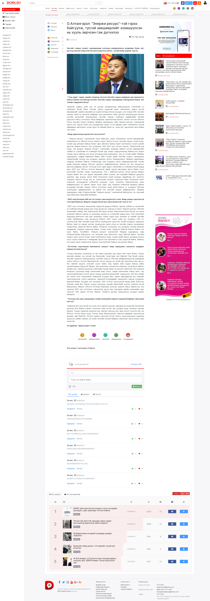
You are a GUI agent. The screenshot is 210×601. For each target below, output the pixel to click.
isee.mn (6, 114)
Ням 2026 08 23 (94, 14)
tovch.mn (6, 53)
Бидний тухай (100, 585)
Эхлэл (47, 8)
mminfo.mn (7, 90)
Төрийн (8, 24)
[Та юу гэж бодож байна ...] (105, 380)
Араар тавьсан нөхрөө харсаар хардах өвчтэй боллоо (177, 235)
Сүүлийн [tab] (73, 394)
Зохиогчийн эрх (101, 589)
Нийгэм (61, 8)
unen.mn (6, 99)
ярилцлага (129, 8)
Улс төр (54, 8)
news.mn (6, 44)
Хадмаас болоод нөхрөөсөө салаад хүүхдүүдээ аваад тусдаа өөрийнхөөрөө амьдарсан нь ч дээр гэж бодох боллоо (178, 284)
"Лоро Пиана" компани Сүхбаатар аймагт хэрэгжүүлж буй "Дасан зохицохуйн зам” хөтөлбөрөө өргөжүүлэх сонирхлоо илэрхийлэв (179, 143)
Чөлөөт (111, 8)
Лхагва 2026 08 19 (180, 14)
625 (190, 3)
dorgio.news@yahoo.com (165, 587)
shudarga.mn (8, 105)
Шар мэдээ (119, 8)
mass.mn (6, 138)
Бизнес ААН (10, 21)
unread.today (8, 156)
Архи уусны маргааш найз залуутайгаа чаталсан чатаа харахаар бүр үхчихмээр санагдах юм (178, 250)
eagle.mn (6, 74)
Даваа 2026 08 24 (73, 14)
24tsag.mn (7, 68)
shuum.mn (7, 129)
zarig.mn (6, 81)
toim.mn (6, 147)
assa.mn (6, 144)
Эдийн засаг (70, 8)
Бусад (141, 37)
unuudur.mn (7, 111)
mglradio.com (8, 117)
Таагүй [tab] (98, 394)
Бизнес (79, 8)
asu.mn (6, 102)
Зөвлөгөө (103, 8)
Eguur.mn (6, 65)
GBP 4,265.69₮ (173, 3)
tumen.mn (7, 126)
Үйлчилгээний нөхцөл (104, 593)
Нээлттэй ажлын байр (104, 596)
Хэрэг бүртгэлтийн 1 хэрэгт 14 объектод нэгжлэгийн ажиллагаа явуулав (178, 128)
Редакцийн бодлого (103, 587)
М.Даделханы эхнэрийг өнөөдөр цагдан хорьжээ (92, 534)
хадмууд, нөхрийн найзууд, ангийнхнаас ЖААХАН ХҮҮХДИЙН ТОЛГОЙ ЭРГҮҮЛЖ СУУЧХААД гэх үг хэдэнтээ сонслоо (178, 266)
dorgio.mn (7, 35)
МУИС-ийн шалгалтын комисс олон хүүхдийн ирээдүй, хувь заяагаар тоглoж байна (95, 509)
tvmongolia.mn (8, 135)
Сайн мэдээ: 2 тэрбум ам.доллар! (175, 102)
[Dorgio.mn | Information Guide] (49, 585)
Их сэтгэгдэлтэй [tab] (73, 494)
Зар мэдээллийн (12, 13)
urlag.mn (6, 96)
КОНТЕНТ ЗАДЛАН (141, 8)
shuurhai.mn (7, 108)
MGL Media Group (64, 591)
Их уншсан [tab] (55, 494)
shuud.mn (7, 71)
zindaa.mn (7, 47)
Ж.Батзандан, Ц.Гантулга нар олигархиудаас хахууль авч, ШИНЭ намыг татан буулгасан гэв (94, 560)
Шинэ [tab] (158, 56)
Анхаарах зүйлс (136, 364)
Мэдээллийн (10, 10)
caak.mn (6, 41)
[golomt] (173, 36)
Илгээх (137, 386)
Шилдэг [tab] (86, 394)
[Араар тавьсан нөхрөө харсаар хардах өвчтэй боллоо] (161, 237)
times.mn (6, 132)
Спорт (85, 8)
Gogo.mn (6, 38)
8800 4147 (160, 589)
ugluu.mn (6, 93)
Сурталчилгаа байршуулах (105, 598)
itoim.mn (6, 123)
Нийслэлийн (10, 28)
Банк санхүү (10, 17)
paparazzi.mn (8, 153)
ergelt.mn (6, 78)
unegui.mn (7, 141)
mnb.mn (6, 59)
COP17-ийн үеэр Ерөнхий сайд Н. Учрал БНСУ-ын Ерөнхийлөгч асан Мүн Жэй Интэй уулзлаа (178, 178)
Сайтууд (124, 587)
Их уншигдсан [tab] (169, 56)
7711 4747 (160, 585)
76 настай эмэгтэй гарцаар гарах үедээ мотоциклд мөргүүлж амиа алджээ (92, 522)
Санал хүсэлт (100, 591)
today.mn (6, 84)
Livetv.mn (7, 62)
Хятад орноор (155, 8)
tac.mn (5, 150)
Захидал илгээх (162, 292)
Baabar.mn (7, 50)
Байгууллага (125, 585)
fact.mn (6, 120)
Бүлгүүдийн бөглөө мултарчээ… (179, 113)
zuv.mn (6, 87)
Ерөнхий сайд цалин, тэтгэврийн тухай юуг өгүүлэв (94, 547)
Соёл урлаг (94, 8)
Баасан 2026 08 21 (136, 14)
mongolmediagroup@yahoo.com (168, 592)
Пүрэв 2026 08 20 (158, 14)
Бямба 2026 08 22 (114, 14)
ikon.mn (6, 56)
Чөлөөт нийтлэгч (127, 589)
